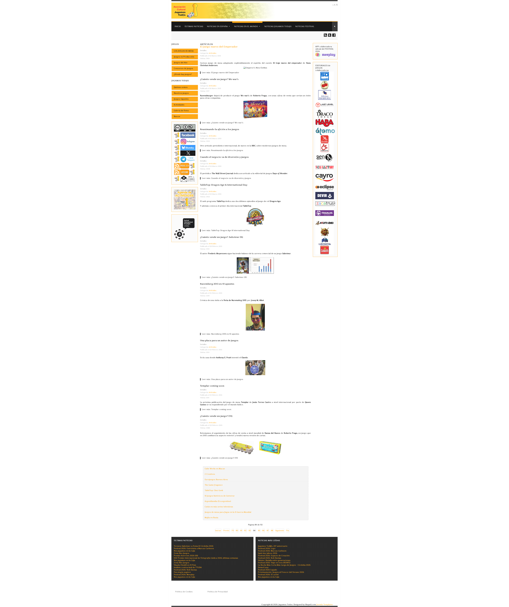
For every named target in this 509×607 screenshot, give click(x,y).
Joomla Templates (324, 605)
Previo (226, 531)
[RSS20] (184, 165)
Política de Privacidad (217, 592)
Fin (287, 531)
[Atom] (184, 172)
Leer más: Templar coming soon (216, 409)
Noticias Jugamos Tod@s (277, 26)
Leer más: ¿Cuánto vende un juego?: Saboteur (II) (224, 277)
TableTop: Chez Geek (214, 490)
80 (237, 531)
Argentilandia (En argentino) (218, 501)
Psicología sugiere (182, 572)
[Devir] (324, 195)
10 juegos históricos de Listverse (219, 496)
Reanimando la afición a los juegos (219, 129)
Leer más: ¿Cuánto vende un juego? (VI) (220, 458)
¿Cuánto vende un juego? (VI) (216, 416)
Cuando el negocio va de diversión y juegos (224, 157)
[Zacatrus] (325, 203)
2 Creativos (210, 474)
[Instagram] (184, 142)
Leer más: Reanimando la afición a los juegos (222, 150)
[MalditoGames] (324, 223)
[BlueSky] (184, 147)
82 (245, 531)
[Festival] (184, 228)
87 (268, 531)
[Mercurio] (324, 147)
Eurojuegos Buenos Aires (216, 480)
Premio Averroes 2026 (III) (186, 556)
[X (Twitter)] (184, 153)
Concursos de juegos (183, 68)
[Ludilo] (324, 139)
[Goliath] (324, 250)
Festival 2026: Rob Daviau (185, 570)
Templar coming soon (212, 385)
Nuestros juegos (181, 93)
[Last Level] (324, 105)
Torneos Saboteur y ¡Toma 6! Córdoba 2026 (193, 546)
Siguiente (279, 531)
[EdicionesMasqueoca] (324, 95)
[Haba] (324, 123)
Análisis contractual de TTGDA (188, 567)
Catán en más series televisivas (219, 507)
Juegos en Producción (184, 57)
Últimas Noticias (194, 26)
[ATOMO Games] (325, 131)
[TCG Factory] (324, 167)
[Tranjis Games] (324, 213)
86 (263, 531)
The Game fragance (214, 485)
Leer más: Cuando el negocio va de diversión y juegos (226, 178)
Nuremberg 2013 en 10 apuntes (217, 283)
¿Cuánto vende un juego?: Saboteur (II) (221, 237)
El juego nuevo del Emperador (219, 46)
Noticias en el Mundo (246, 26)
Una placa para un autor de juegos (219, 340)
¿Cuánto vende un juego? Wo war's (219, 79)
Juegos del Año (180, 63)
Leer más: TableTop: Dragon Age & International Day (226, 230)
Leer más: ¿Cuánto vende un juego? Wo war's (222, 123)
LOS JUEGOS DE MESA (184, 51)
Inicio (178, 26)
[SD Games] (324, 76)
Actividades (179, 105)
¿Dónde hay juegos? (183, 74)
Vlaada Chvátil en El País (185, 565)
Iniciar (218, 531)
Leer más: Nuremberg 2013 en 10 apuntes (220, 334)
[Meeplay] (325, 55)
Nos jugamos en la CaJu (184, 551)
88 (272, 531)
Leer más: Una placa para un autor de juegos (222, 379)
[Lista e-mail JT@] (184, 179)
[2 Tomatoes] (324, 85)
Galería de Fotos (181, 111)
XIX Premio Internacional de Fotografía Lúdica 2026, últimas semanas (206, 558)
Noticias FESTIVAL (304, 26)
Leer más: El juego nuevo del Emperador (220, 73)
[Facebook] (184, 135)
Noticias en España (217, 26)
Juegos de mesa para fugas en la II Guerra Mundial (228, 512)
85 (259, 531)
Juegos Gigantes (181, 99)
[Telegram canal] (184, 159)
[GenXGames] (324, 157)
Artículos (212, 53)
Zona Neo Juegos (181, 553)
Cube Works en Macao (215, 469)
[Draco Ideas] (324, 114)
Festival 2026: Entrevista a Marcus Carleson (194, 548)
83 (250, 531)
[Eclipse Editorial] (324, 187)
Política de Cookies (184, 592)
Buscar (177, 116)
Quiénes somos (181, 87)
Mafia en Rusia (211, 518)
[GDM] (324, 232)
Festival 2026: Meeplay (184, 575)
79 (233, 531)
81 (241, 531)
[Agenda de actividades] (184, 199)
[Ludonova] (324, 241)
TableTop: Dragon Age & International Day (223, 184)
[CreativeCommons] (184, 128)
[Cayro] (324, 177)
